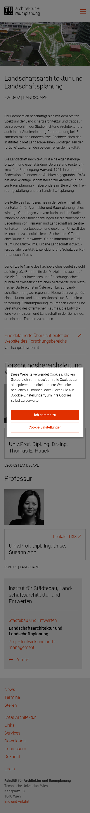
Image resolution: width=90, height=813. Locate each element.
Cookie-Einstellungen (45, 427)
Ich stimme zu (45, 415)
